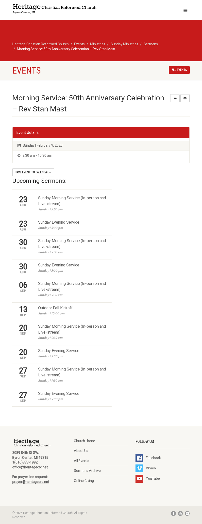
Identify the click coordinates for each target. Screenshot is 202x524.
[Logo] (54, 9)
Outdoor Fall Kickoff (55, 308)
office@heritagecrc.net (30, 467)
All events (179, 70)
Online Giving (84, 481)
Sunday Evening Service (58, 222)
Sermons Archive (87, 471)
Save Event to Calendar (32, 172)
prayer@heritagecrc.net (30, 482)
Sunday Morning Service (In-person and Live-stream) (72, 201)
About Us (81, 451)
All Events (81, 461)
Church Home (84, 441)
